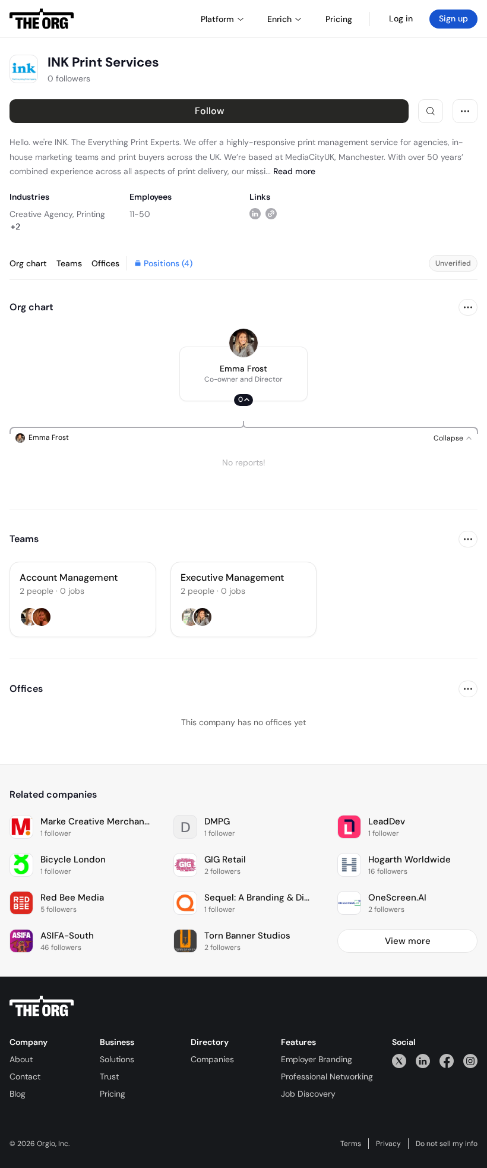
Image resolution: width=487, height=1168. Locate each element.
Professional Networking (327, 1076)
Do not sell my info (446, 1143)
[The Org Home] (42, 19)
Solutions (117, 1059)
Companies (212, 1059)
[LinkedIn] (423, 1060)
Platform (217, 19)
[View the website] (271, 213)
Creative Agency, (42, 214)
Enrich (279, 19)
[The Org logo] (42, 1006)
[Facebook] (446, 1060)
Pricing (112, 1093)
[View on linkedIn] (255, 213)
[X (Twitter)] (399, 1060)
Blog (18, 1093)
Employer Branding (316, 1059)
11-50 (139, 214)
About (21, 1059)
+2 (15, 226)
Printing (91, 214)
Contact (25, 1076)
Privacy (388, 1143)
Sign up (453, 18)
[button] (243, 374)
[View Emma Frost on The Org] (243, 343)
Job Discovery (308, 1093)
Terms (350, 1143)
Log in (401, 18)
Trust (109, 1076)
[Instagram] (470, 1060)
